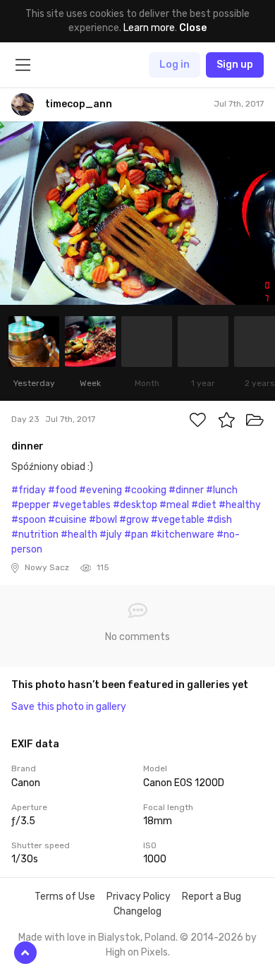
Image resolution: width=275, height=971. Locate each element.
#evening (100, 490)
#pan (136, 535)
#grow (134, 520)
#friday (28, 490)
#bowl (103, 520)
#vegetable (177, 520)
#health (79, 535)
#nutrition (35, 535)
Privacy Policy (138, 897)
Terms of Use (65, 897)
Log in (174, 65)
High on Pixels (137, 952)
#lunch (222, 490)
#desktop (135, 505)
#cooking (145, 490)
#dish (219, 520)
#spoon (28, 520)
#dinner (186, 490)
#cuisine (67, 520)
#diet (203, 505)
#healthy (240, 505)
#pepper (30, 505)
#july (110, 535)
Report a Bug (211, 897)
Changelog (137, 911)
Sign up (234, 65)
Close (193, 28)
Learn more (149, 28)
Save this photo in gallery (68, 707)
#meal (174, 505)
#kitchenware (182, 535)
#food (62, 490)
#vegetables (81, 505)
